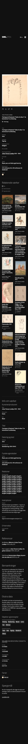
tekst (3, 630)
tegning (12, 630)
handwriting (11, 622)
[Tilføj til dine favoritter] (12, 109)
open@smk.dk (5, 697)
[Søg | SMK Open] (6, 37)
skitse (4, 633)
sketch (17, 622)
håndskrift (18, 630)
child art (8, 625)
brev (8, 630)
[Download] (6, 109)
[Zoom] (3, 109)
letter (22, 622)
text (3, 625)
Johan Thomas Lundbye (8, 153)
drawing (4, 622)
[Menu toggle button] (25, 37)
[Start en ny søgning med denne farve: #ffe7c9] (3, 174)
